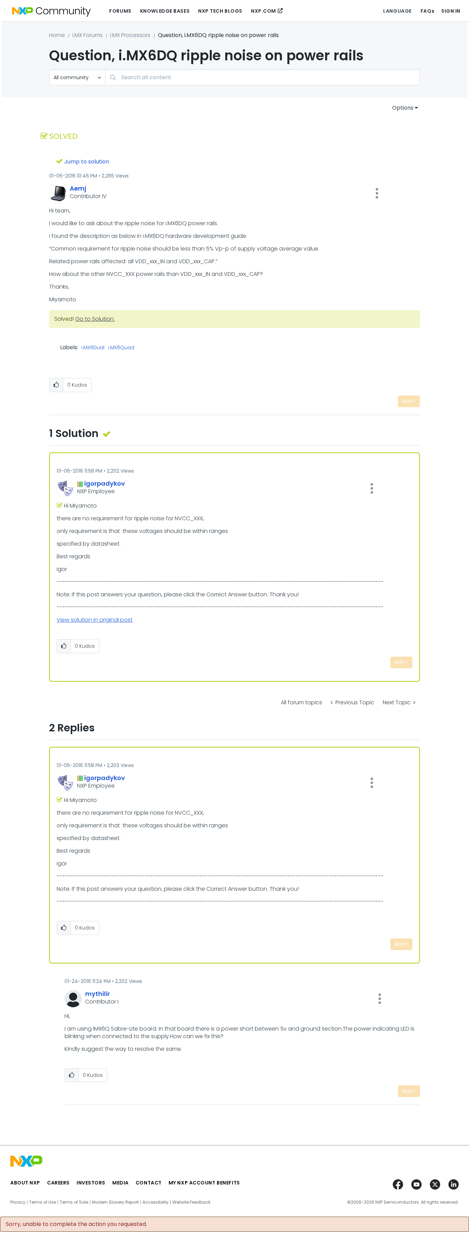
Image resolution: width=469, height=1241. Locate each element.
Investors (91, 1182)
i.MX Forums (87, 35)
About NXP (25, 1182)
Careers (58, 1182)
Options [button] (402, 108)
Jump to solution (86, 162)
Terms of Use (42, 1202)
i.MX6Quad (121, 348)
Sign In (450, 11)
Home (57, 35)
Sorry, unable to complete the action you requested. (76, 1224)
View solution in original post (95, 620)
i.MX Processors (130, 35)
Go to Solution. (95, 319)
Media (120, 1182)
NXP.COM (263, 11)
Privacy (17, 1202)
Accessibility (155, 1202)
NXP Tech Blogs (220, 11)
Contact (149, 1182)
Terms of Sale (74, 1202)
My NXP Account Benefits (204, 1182)
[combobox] (262, 77)
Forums (120, 11)
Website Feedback (191, 1202)
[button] (377, 193)
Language (397, 11)
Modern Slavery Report (115, 1202)
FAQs (427, 11)
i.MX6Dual (92, 348)
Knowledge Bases (165, 11)
